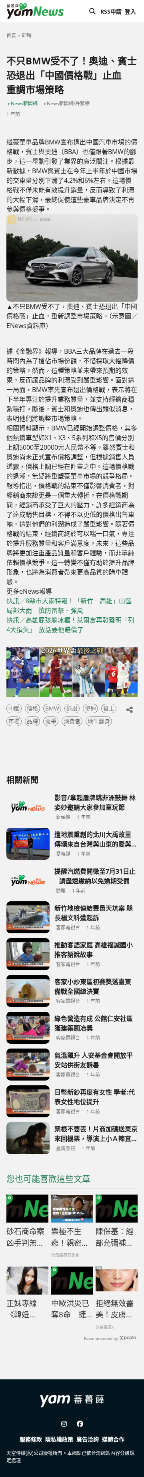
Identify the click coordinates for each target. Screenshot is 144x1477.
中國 (14, 708)
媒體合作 (113, 1439)
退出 (72, 708)
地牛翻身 (99, 721)
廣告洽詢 (87, 1439)
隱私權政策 (59, 1439)
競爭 (50, 721)
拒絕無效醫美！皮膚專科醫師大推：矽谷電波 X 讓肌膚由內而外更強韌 (115, 1309)
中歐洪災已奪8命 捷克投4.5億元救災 (71, 1309)
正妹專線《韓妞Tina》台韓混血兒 (25, 1309)
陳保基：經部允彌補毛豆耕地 (115, 1237)
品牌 (32, 721)
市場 (14, 721)
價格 (32, 708)
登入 (130, 11)
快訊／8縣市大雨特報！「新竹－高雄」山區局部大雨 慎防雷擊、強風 (69, 605)
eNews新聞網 (23, 103)
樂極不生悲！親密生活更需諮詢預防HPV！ (70, 1237)
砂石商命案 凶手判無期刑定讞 (25, 1237)
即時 (27, 35)
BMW (52, 708)
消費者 (72, 721)
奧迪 (90, 708)
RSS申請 (111, 11)
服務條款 (31, 1439)
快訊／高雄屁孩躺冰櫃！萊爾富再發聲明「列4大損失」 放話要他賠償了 (70, 625)
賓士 (108, 708)
